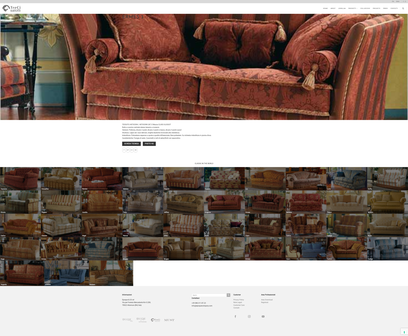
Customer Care (238, 305)
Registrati (264, 302)
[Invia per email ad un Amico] (132, 150)
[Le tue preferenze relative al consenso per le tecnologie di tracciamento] (404, 332)
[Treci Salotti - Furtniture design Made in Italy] (13, 8)
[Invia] (228, 295)
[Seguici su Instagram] (405, 1)
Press (385, 8)
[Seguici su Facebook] (403, 1)
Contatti (394, 8)
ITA (393, 1)
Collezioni (365, 8)
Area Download (267, 300)
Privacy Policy (238, 300)
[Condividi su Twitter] (128, 150)
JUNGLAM (342, 8)
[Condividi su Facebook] (124, 150)
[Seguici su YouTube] (263, 316)
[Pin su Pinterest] (135, 150)
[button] (403, 8)
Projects (376, 8)
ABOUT (333, 8)
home (325, 8)
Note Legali (237, 302)
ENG (397, 1)
